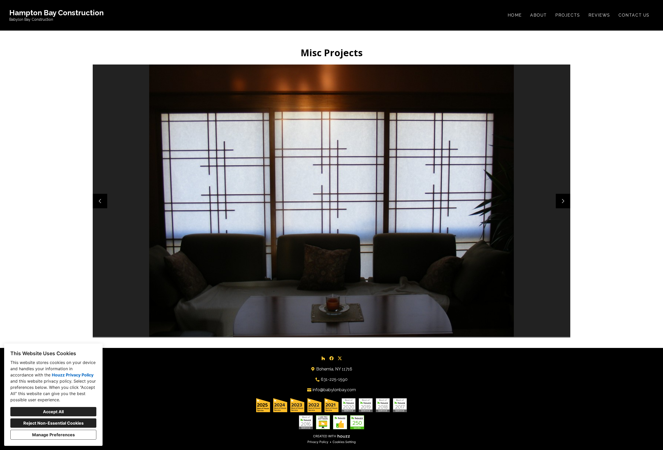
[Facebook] (331, 358)
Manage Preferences (53, 434)
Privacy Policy (317, 442)
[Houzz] (323, 358)
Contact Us (634, 15)
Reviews (599, 15)
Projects (567, 15)
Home (515, 15)
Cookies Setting (344, 442)
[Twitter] (339, 358)
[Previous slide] (100, 201)
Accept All (53, 411)
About (538, 15)
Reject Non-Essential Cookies (53, 423)
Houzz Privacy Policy (72, 374)
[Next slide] (563, 201)
